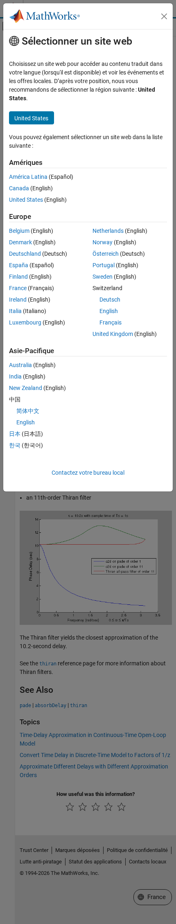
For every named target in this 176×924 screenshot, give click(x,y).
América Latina (28, 177)
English (108, 311)
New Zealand (25, 388)
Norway (103, 242)
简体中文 (27, 411)
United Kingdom (113, 334)
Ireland (18, 299)
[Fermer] (164, 16)
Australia (20, 365)
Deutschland (25, 253)
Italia (15, 311)
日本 (14, 433)
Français (110, 322)
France (18, 288)
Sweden (103, 276)
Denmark (20, 242)
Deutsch (109, 299)
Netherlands (108, 231)
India (15, 376)
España (18, 265)
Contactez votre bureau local (88, 472)
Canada (19, 188)
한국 (14, 445)
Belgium (19, 231)
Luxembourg (25, 322)
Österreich (106, 253)
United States (26, 199)
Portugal (104, 265)
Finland (18, 276)
